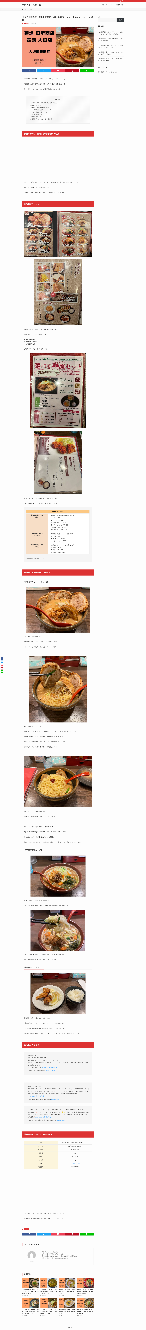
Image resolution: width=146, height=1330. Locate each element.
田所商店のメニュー (37, 105)
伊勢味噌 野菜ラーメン (40, 112)
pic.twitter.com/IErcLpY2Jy (43, 1117)
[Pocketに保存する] (58, 70)
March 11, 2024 (55, 1099)
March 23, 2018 (50, 1070)
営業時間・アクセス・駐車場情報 (41, 119)
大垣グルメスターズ (31, 5)
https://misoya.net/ (75, 1163)
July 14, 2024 (61, 1120)
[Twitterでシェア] (44, 70)
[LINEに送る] (87, 70)
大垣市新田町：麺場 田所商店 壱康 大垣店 (44, 103)
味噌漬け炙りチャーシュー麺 (42, 110)
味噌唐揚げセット (39, 114)
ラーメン (26, 23)
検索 (99, 17)
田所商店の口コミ (36, 116)
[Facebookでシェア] (29, 70)
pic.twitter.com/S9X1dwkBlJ (50, 1067)
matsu (32, 1262)
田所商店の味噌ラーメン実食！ (40, 107)
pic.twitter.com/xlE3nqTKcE (36, 1096)
